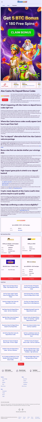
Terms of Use (32, 418)
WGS (3, 380)
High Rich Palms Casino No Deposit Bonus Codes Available (10, 318)
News (8, 5)
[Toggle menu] (2, 2)
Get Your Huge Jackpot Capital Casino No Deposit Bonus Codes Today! (10, 295)
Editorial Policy (19, 418)
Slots (2, 389)
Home (3, 5)
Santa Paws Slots (5, 183)
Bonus (3, 394)
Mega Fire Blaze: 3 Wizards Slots (25, 85)
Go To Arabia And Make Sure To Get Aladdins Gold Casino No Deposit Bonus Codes (10, 358)
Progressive (4, 391)
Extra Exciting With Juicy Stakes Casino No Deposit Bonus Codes (31, 294)
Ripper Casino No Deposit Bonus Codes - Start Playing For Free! (10, 286)
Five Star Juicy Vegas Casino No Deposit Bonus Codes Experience (31, 302)
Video (3, 396)
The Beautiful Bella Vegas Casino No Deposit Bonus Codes (31, 357)
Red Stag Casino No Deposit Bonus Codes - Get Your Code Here (10, 310)
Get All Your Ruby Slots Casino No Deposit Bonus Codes (10, 333)
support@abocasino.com (24, 210)
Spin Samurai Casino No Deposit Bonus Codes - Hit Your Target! (10, 341)
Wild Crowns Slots (38, 85)
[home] (22, 3)
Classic (3, 392)
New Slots (25, 378)
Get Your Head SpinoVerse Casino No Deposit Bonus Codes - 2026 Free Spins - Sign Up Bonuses (31, 350)
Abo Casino (20, 230)
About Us (29, 418)
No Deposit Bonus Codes (37, 418)
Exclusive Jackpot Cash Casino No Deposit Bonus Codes (10, 302)
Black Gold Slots (5, 184)
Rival (3, 384)
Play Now (5, 99)
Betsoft (10, 188)
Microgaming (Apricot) (17, 188)
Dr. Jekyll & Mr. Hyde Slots (7, 181)
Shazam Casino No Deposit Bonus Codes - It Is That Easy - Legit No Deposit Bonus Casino (31, 319)
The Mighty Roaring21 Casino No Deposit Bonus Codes (31, 310)
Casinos (2, 377)
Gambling (25, 384)
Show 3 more (3, 386)
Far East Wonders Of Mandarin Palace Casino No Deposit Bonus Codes (31, 287)
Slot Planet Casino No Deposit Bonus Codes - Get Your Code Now (31, 341)
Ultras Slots (13, 85)
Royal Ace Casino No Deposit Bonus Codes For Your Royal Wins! (10, 325)
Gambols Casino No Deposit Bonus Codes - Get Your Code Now (10, 349)
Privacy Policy (24, 418)
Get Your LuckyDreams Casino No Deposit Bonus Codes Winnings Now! (31, 334)
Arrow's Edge (4, 378)
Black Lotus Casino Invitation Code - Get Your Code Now (31, 325)
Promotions (25, 382)
